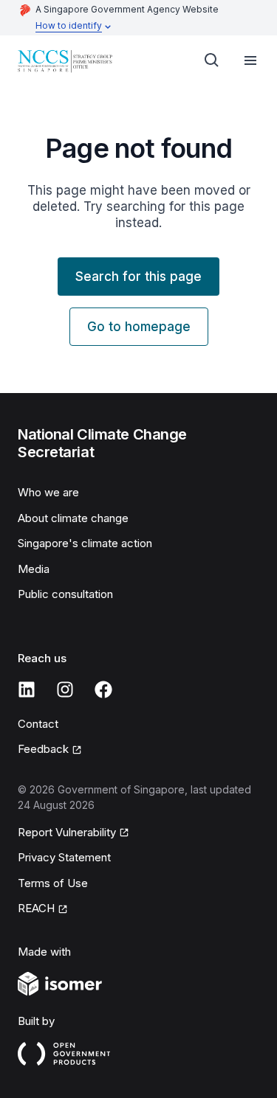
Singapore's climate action (85, 543)
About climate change (73, 518)
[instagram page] (65, 689)
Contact (38, 724)
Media (33, 569)
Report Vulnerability (67, 832)
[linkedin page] (26, 689)
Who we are (48, 492)
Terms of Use (53, 883)
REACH (36, 908)
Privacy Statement (64, 857)
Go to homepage (139, 326)
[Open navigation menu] (250, 60)
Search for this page (138, 276)
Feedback (43, 749)
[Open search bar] (212, 60)
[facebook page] (103, 689)
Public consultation (65, 594)
